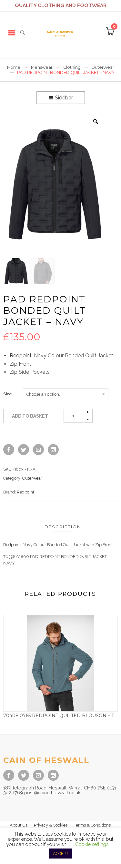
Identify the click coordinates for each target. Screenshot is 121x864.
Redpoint (25, 492)
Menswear (42, 67)
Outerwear (102, 67)
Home (13, 67)
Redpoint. (21, 355)
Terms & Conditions (92, 825)
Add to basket (30, 416)
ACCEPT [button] (60, 853)
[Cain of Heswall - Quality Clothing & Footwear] (60, 32)
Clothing (72, 67)
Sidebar (63, 98)
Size (7, 394)
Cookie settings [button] (91, 844)
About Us (18, 825)
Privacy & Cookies (50, 825)
